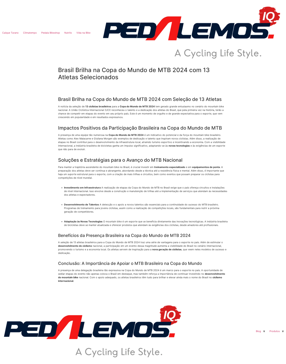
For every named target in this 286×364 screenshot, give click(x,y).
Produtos (274, 331)
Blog (258, 331)
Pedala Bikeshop (50, 32)
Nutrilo (68, 32)
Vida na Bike (83, 32)
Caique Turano (10, 32)
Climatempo (30, 32)
